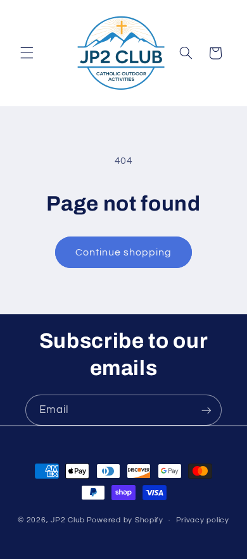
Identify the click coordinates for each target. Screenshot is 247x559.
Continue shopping (123, 252)
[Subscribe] (206, 410)
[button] (26, 53)
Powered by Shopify (125, 520)
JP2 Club (68, 520)
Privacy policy (202, 520)
